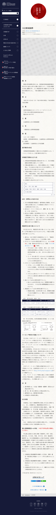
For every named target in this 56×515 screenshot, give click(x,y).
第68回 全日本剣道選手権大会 (33, 31)
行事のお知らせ (27, 495)
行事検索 (5, 19)
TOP (23, 495)
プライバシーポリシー (38, 508)
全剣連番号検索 (7, 25)
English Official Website (8, 56)
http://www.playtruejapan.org (43, 370)
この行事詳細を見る (37, 486)
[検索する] (17, 13)
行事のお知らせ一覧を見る (37, 490)
